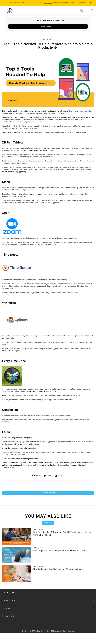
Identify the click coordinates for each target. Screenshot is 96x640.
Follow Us (8, 616)
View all (48, 523)
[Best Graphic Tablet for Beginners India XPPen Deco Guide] (16, 555)
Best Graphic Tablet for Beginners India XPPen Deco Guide (60, 550)
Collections (9, 600)
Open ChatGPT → (48, 26)
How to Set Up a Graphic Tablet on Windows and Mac (57, 569)
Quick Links (9, 592)
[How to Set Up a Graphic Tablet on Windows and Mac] (16, 573)
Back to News (50, 493)
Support (7, 608)
